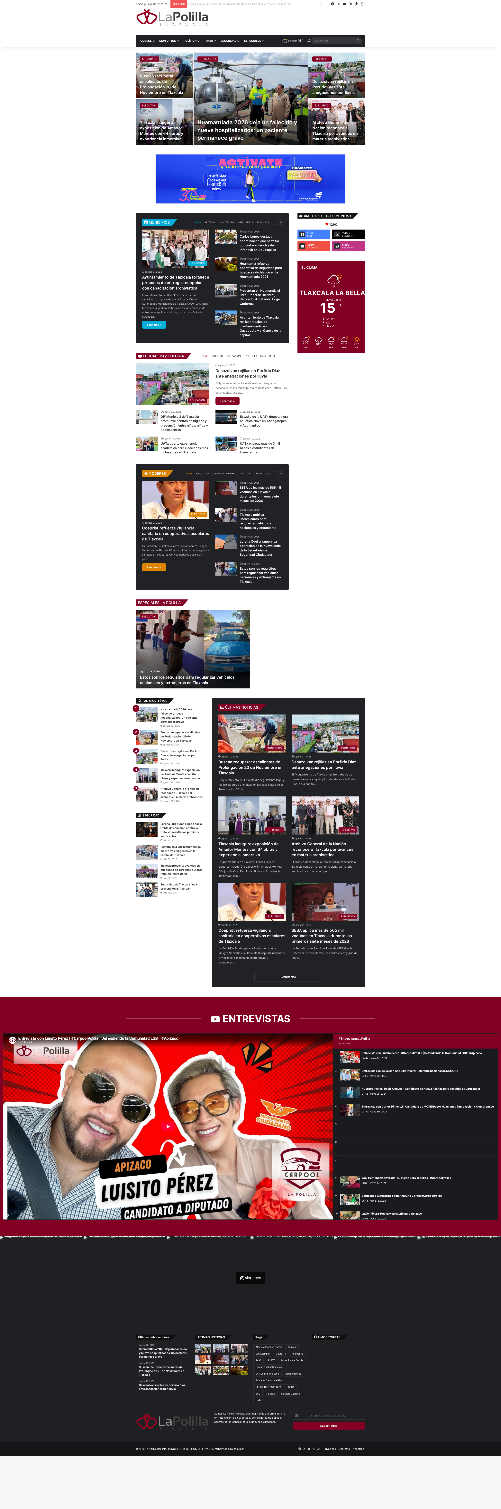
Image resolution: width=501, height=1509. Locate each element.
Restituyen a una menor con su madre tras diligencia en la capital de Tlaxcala (181, 851)
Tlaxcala (270, 1393)
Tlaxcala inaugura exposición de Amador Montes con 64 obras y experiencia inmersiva (248, 849)
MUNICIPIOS (167, 40)
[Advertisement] (289, 21)
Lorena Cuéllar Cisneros (269, 1367)
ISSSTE (271, 1360)
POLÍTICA (190, 40)
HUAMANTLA (208, 59)
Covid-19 (281, 1353)
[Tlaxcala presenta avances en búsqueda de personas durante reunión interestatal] (147, 871)
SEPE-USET (250, 356)
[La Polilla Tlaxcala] (172, 17)
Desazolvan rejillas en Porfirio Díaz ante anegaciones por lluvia (333, 87)
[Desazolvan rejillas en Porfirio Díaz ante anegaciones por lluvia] (336, 75)
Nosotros (358, 1448)
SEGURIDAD (228, 40)
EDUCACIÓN (322, 59)
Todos (198, 222)
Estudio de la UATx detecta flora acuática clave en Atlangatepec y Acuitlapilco (264, 421)
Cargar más (289, 976)
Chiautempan (263, 1353)
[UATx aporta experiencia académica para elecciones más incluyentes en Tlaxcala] (147, 444)
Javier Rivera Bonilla (292, 1360)
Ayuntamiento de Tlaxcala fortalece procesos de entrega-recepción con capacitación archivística (175, 283)
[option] (250, 99)
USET (272, 356)
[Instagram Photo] (42, 1278)
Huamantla (297, 1353)
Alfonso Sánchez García (269, 1347)
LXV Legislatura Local (267, 1373)
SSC (258, 1393)
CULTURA (217, 356)
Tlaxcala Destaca (290, 1393)
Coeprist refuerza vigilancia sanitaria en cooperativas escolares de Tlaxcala (235, 3)
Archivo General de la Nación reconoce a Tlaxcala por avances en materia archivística (322, 849)
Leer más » (154, 324)
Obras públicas (293, 1373)
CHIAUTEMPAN (226, 222)
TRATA (208, 40)
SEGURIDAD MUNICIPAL (269, 1387)
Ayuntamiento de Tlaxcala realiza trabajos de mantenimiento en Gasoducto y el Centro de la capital (260, 326)
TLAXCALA (263, 222)
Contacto (344, 1448)
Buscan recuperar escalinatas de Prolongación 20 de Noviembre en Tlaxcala (250, 767)
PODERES (145, 40)
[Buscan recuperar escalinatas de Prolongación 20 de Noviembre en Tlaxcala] (147, 737)
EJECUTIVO (149, 105)
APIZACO (210, 222)
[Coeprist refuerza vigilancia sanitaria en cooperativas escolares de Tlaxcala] (203, 1359)
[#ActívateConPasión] (250, 178)
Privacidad (330, 1448)
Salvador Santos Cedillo (269, 1380)
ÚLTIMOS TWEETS (327, 1337)
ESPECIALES (252, 40)
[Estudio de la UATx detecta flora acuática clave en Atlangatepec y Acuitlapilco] (226, 417)
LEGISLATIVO (261, 473)
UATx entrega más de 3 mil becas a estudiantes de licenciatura (260, 447)
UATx (263, 356)
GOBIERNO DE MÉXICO (224, 473)
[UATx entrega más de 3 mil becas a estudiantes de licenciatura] (226, 444)
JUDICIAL (246, 473)
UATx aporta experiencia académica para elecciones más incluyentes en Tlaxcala (184, 447)
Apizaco (291, 1347)
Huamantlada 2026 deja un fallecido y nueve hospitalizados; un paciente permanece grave (247, 130)
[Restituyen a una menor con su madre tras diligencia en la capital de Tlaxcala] (147, 852)
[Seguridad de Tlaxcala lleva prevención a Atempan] (147, 890)
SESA (291, 1387)
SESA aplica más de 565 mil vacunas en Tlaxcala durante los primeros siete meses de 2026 (322, 936)
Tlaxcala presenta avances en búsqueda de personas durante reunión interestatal (181, 869)
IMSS (258, 1360)
